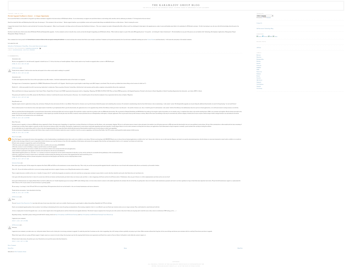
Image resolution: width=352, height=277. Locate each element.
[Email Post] (39, 48)
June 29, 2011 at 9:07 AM (20, 97)
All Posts (259, 47)
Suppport (259, 82)
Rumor (258, 76)
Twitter (265, 36)
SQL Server (259, 80)
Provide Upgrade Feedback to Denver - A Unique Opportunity (28, 16)
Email (259, 36)
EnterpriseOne (17, 49)
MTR (258, 69)
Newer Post (10, 248)
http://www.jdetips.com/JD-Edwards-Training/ (66, 214)
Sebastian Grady (16, 163)
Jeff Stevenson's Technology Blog (265, 28)
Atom (275, 36)
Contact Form (150, 39)
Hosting (259, 61)
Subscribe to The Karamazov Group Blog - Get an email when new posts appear (27, 46)
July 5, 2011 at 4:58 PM (20, 221)
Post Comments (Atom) (20, 251)
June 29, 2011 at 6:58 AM (20, 64)
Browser (259, 55)
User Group (259, 88)
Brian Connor (15, 136)
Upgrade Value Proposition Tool (24, 203)
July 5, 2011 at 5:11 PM (20, 241)
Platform (259, 74)
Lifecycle (26, 49)
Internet (258, 63)
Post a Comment (12, 245)
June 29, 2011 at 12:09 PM (20, 118)
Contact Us (259, 23)
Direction (259, 57)
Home (125, 248)
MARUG (259, 67)
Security (259, 78)
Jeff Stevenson (15, 68)
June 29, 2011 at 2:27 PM (20, 132)
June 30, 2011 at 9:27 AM (20, 159)
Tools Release (260, 84)
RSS (271, 36)
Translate (268, 17)
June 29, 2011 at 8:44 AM (20, 73)
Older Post (240, 248)
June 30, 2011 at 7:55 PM (20, 192)
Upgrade (32, 49)
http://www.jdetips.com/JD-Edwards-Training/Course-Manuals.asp (96, 214)
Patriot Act (259, 71)
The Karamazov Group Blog (176, 5)
